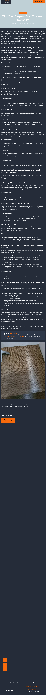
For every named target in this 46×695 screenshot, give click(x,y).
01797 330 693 (38, 1)
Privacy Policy (10, 688)
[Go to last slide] (4, 420)
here (8, 335)
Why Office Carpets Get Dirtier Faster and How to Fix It (33, 404)
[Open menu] (43, 7)
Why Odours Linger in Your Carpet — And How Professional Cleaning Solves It (11, 404)
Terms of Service (10, 690)
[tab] (5, 659)
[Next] (11, 420)
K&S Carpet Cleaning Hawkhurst (20, 23)
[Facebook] (31, 682)
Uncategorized (23, 13)
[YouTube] (34, 682)
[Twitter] (36, 682)
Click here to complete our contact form (14, 336)
